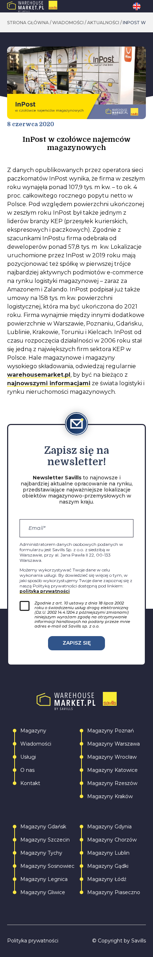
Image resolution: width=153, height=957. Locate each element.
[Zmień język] (139, 6)
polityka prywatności (45, 591)
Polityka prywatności (32, 941)
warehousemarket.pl (38, 374)
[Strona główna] (47, 6)
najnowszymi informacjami (48, 383)
